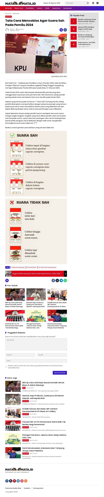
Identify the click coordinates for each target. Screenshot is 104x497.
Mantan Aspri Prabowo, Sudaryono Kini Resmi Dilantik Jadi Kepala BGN (35, 305)
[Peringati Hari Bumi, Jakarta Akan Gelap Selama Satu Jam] (36, 316)
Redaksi (12, 29)
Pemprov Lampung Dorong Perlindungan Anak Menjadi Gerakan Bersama (86, 36)
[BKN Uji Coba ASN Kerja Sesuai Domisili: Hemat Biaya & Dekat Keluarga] (15, 294)
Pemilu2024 (32, 267)
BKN (8, 298)
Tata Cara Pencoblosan (48, 267)
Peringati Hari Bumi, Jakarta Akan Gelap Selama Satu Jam (33, 326)
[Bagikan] (65, 30)
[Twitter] (57, 280)
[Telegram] (61, 280)
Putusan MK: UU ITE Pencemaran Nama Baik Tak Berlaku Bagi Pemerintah (14, 326)
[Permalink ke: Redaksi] (7, 30)
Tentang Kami (38, 488)
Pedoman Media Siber (13, 488)
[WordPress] (18, 481)
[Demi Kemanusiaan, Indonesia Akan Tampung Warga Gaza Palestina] (57, 316)
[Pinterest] (14, 481)
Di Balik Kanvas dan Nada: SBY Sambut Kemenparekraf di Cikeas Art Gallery (57, 305)
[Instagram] (22, 481)
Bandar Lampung (18, 267)
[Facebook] (53, 280)
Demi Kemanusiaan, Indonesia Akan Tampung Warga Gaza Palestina (57, 326)
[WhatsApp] (65, 280)
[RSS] (25, 481)
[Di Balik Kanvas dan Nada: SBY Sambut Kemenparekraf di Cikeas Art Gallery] (57, 294)
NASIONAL (8, 16)
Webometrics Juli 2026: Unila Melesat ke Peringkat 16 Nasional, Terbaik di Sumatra (86, 44)
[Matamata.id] (20, 3)
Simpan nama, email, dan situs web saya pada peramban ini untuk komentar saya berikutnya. (35, 367)
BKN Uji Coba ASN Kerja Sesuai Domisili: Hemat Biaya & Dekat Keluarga (14, 305)
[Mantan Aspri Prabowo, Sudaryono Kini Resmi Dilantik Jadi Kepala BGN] (36, 294)
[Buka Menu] (97, 3)
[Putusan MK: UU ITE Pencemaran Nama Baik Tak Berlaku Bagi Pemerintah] (15, 316)
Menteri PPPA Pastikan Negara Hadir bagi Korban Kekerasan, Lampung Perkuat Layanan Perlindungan (86, 28)
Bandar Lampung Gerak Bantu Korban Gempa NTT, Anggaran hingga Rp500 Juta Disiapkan (87, 20)
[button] (88, 3)
